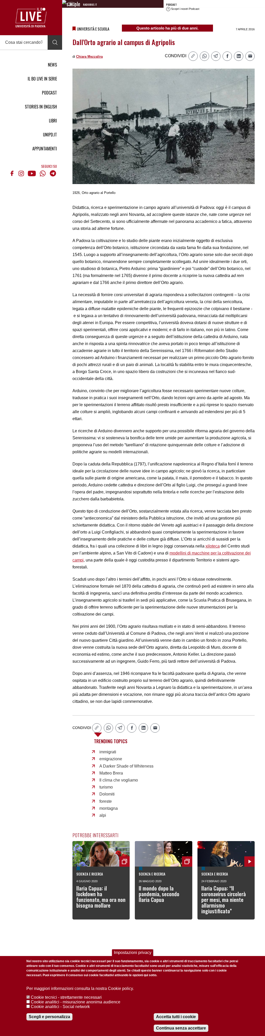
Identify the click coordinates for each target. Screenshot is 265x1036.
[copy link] (193, 56)
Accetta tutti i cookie (176, 1017)
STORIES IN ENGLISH (41, 107)
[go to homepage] (31, 17)
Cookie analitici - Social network (60, 1006)
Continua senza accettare (181, 1028)
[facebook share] (227, 56)
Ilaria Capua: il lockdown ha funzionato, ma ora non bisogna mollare (101, 896)
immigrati (107, 752)
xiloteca (212, 546)
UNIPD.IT (50, 135)
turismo (106, 787)
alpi (102, 815)
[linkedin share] (238, 56)
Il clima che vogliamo (118, 780)
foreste (105, 801)
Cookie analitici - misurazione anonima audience (75, 1002)
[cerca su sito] (55, 42)
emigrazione (110, 759)
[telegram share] (215, 56)
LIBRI (53, 121)
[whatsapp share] (204, 56)
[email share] (250, 56)
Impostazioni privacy (132, 952)
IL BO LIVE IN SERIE (42, 79)
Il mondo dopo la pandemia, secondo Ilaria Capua (159, 893)
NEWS (52, 65)
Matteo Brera (111, 773)
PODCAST (49, 93)
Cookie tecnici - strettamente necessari (66, 997)
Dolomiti (107, 794)
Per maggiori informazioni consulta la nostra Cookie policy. (80, 988)
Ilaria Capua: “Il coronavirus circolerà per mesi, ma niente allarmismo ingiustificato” (223, 899)
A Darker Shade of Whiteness (126, 766)
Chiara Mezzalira (89, 57)
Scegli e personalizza (49, 1017)
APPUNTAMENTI (44, 148)
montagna (108, 808)
